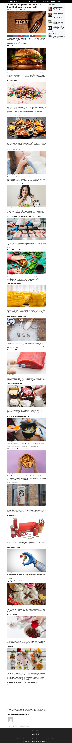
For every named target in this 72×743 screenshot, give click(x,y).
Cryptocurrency (45, 1)
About (58, 1)
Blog (30, 1)
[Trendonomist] (14, 1)
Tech (39, 1)
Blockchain (52, 1)
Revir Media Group (34, 741)
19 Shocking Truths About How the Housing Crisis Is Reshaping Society (20, 725)
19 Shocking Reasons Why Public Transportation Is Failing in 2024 (19, 726)
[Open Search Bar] (63, 1)
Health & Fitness (24, 9)
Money (34, 1)
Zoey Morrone (10, 9)
